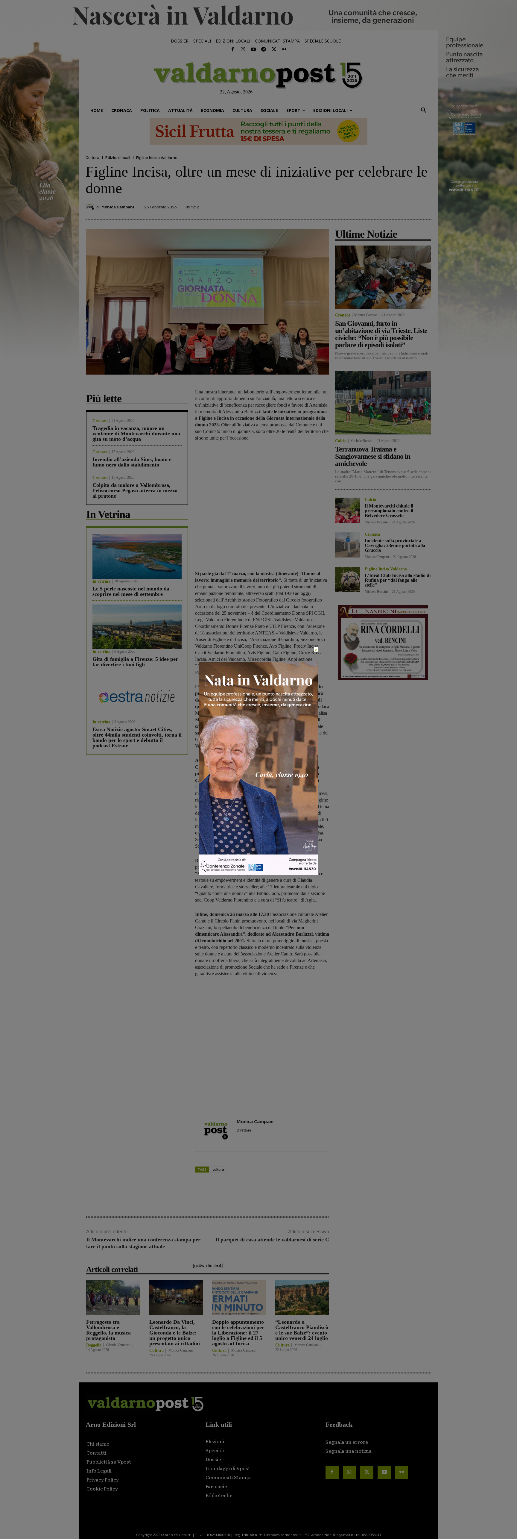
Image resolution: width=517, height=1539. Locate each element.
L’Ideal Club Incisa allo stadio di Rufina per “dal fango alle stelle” (398, 580)
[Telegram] (263, 49)
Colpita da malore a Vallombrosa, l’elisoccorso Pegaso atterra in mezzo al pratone (134, 490)
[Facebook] (232, 49)
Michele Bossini (361, 441)
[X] (369, 205)
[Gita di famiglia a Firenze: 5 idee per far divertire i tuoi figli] (137, 627)
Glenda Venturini (118, 1345)
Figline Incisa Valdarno (156, 158)
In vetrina (101, 581)
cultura (218, 1169)
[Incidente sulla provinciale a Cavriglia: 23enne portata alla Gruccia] (347, 544)
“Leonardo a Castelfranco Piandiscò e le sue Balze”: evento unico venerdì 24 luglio (301, 1330)
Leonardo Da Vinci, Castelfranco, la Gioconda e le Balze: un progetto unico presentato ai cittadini (174, 1332)
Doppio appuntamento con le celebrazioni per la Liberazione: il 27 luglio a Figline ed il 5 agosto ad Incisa (238, 1332)
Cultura (92, 158)
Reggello (93, 1345)
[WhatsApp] (410, 205)
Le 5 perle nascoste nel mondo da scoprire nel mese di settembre (130, 591)
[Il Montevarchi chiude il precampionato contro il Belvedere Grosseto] (347, 510)
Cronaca (100, 421)
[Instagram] (242, 49)
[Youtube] (253, 49)
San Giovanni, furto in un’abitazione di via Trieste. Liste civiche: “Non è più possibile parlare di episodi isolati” (381, 334)
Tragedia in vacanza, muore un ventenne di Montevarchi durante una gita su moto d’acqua (136, 433)
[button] (423, 110)
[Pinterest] (382, 205)
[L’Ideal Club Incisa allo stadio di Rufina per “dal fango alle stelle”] (347, 579)
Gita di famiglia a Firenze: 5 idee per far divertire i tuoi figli (135, 661)
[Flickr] (284, 49)
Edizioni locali (117, 158)
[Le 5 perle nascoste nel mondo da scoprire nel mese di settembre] (137, 556)
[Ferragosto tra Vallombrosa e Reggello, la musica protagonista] (113, 1297)
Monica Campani (117, 207)
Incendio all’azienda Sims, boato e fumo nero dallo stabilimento (131, 462)
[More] (425, 205)
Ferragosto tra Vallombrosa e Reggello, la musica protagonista (108, 1330)
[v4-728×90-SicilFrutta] (258, 131)
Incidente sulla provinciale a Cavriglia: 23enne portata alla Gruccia (395, 545)
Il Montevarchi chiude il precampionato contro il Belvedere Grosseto (389, 510)
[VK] (396, 205)
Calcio (340, 441)
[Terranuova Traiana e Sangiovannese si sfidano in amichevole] (383, 402)
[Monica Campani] (91, 206)
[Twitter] (273, 49)
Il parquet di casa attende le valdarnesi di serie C (272, 1240)
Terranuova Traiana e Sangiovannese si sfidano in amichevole (372, 456)
